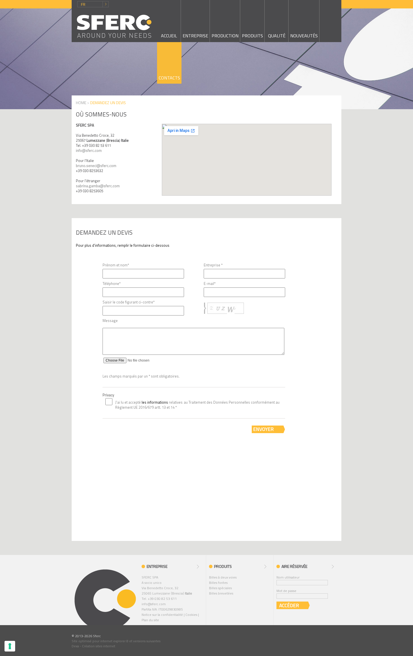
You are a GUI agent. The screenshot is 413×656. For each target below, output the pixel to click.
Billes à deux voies (223, 577)
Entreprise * (213, 265)
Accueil (169, 35)
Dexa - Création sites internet (93, 646)
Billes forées (218, 582)
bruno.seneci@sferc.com (96, 165)
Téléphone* (112, 283)
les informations (155, 402)
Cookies (191, 614)
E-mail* (209, 283)
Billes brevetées (221, 593)
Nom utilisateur (287, 577)
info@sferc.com (89, 150)
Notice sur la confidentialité (162, 614)
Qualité (276, 35)
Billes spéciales (220, 588)
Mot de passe (286, 590)
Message (110, 320)
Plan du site (150, 620)
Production (225, 35)
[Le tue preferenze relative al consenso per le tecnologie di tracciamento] (9, 646)
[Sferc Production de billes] (114, 26)
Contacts (169, 77)
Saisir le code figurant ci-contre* (129, 302)
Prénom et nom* (116, 265)
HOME (81, 103)
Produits (252, 35)
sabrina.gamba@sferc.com (98, 186)
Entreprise (195, 35)
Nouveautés (304, 35)
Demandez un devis (104, 232)
